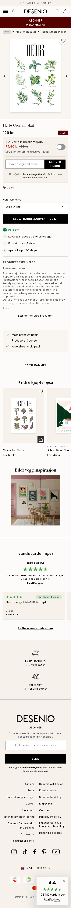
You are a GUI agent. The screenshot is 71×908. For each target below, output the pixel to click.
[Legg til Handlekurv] (40, 439)
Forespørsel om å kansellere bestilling (52, 824)
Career (30, 803)
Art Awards (28, 834)
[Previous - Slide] (5, 76)
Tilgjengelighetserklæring (18, 816)
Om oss (30, 784)
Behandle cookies (50, 832)
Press (31, 790)
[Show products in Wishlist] (57, 11)
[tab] (12, 117)
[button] (52, 891)
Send (35, 758)
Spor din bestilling (50, 797)
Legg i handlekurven (35, 219)
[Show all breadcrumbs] (7, 32)
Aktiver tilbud (55, 163)
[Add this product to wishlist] (63, 40)
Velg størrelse (12, 199)
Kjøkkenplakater (26, 31)
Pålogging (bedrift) (23, 840)
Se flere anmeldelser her (35, 628)
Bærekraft (28, 810)
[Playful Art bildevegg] (35, 500)
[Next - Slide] (66, 76)
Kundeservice (48, 790)
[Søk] (14, 11)
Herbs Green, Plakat (53, 31)
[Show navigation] (6, 11)
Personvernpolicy (32, 174)
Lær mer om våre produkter (35, 315)
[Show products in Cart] (65, 11)
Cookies (44, 810)
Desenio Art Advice (51, 784)
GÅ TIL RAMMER (35, 365)
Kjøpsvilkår (46, 803)
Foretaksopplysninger (21, 797)
